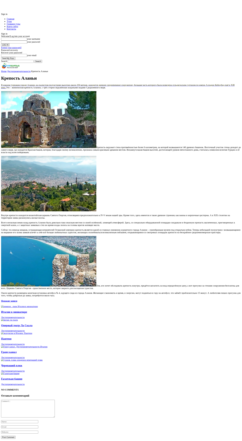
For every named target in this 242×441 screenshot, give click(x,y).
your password (33, 42)
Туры (9, 21)
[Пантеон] (16, 333)
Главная (10, 19)
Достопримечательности (13, 317)
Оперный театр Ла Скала (16, 325)
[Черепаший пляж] (22, 360)
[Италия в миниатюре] (19, 306)
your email (31, 55)
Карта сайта (12, 26)
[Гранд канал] (24, 347)
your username (33, 39)
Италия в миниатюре (14, 311)
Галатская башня (11, 378)
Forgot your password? (11, 47)
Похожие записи (9, 301)
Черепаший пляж (11, 365)
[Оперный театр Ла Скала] (9, 320)
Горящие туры (13, 24)
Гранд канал (9, 352)
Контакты (11, 29)
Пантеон (6, 338)
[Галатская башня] (10, 373)
